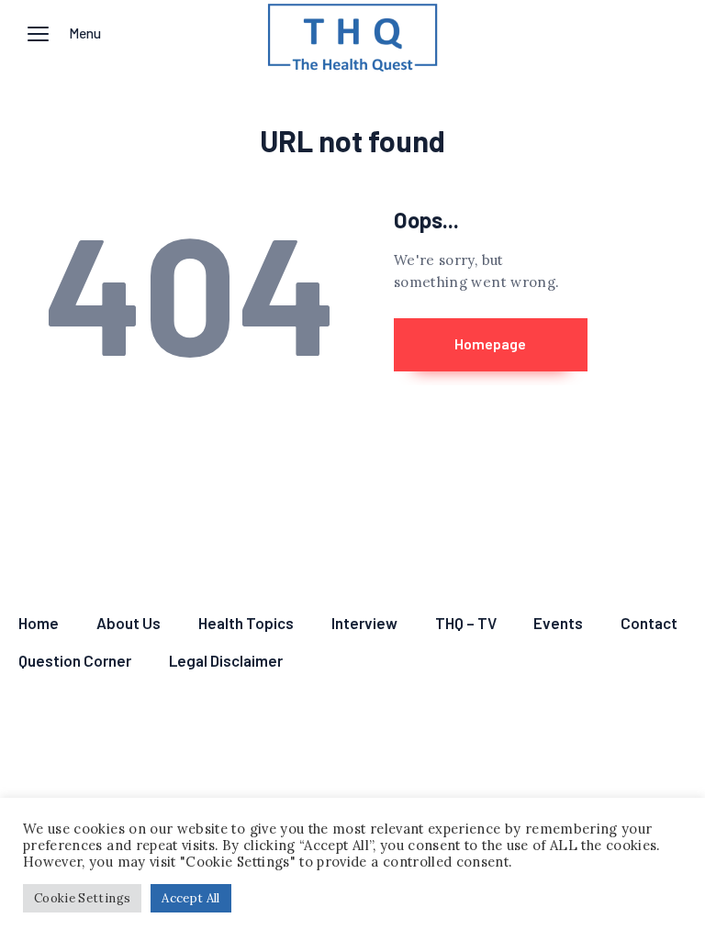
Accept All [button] (191, 898)
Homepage (490, 343)
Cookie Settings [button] (82, 898)
